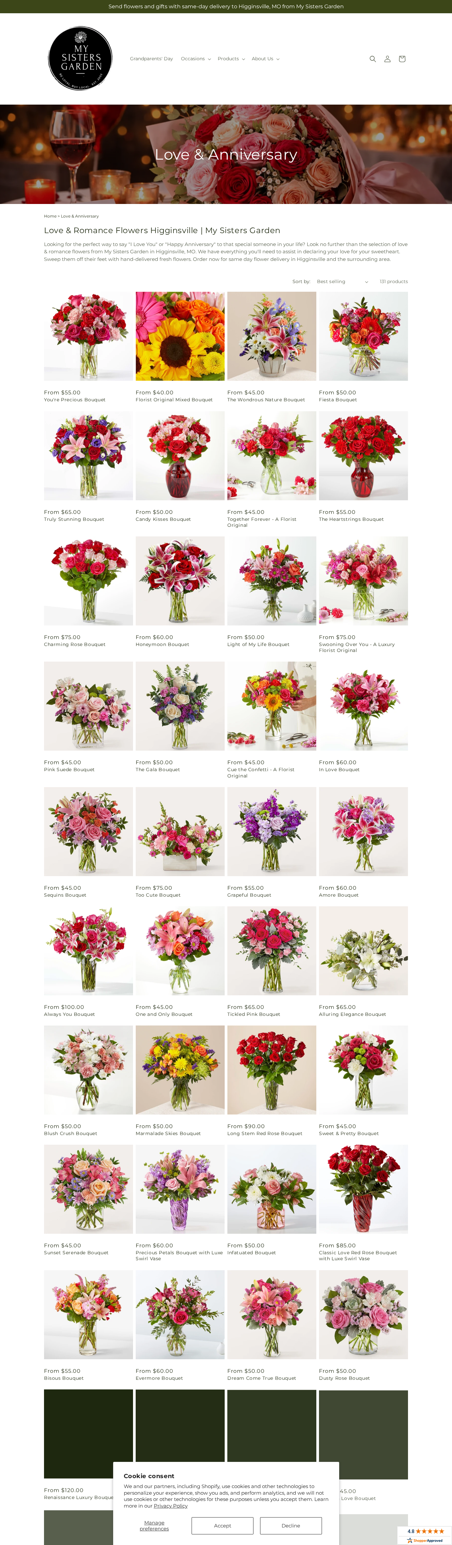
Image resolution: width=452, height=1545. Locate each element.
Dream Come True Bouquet (261, 1378)
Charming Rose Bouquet (75, 644)
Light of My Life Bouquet (258, 644)
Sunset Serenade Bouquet (76, 1253)
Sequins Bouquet (65, 895)
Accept (222, 1525)
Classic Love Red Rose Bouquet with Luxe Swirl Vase (358, 1256)
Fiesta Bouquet (338, 400)
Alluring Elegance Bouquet (352, 1014)
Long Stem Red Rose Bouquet (265, 1133)
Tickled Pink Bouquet (254, 1014)
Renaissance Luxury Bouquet (80, 1497)
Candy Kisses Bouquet (163, 519)
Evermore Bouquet (159, 1378)
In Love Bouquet (339, 769)
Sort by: (301, 281)
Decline (291, 1525)
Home (50, 216)
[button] (195, 59)
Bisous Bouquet (64, 1378)
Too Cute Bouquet (158, 895)
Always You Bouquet (69, 1014)
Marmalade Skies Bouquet (168, 1133)
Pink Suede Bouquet (69, 769)
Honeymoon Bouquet (162, 644)
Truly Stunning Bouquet (74, 519)
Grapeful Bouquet (249, 895)
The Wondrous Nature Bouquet (266, 400)
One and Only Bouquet (164, 1014)
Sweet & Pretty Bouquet (349, 1133)
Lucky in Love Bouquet (347, 1497)
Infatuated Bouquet (251, 1253)
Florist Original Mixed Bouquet (174, 400)
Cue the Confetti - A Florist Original (261, 772)
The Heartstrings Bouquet (351, 519)
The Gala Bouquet (158, 769)
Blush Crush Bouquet (70, 1133)
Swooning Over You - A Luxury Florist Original (357, 647)
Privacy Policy (171, 1506)
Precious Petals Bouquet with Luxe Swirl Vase (179, 1256)
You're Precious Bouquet (75, 400)
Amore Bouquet (339, 895)
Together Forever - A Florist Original (262, 522)
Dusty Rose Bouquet (344, 1378)
